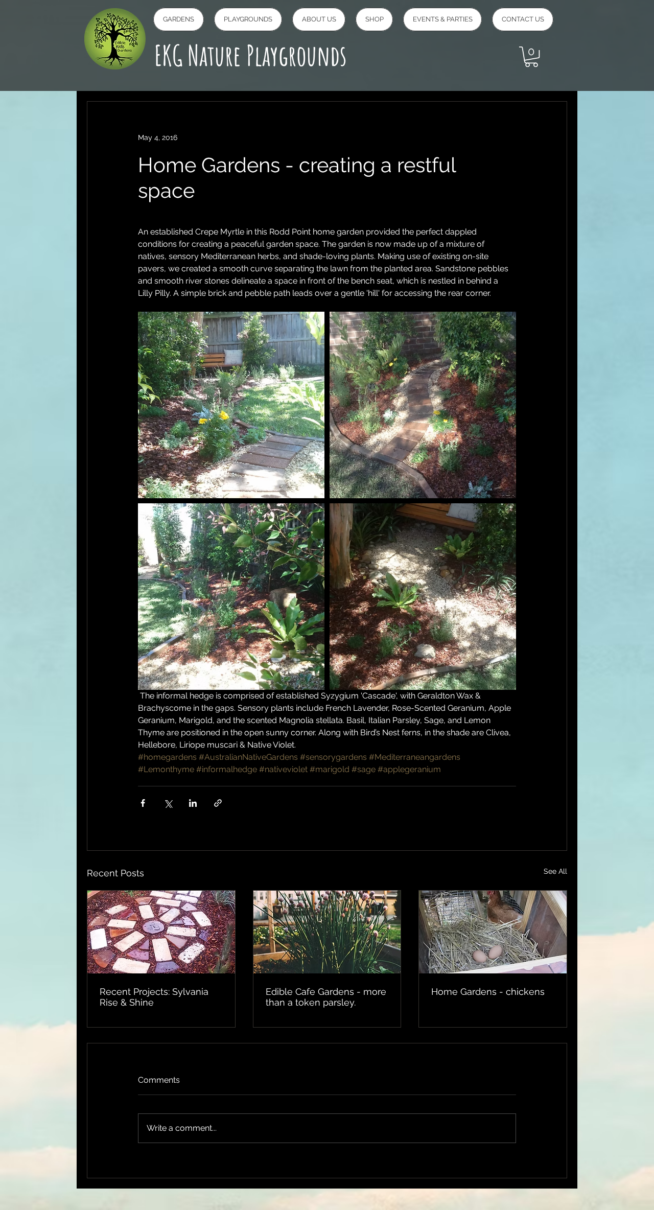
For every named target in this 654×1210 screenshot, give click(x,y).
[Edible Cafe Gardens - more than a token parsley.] (327, 932)
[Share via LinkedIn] (193, 803)
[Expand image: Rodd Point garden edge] (231, 596)
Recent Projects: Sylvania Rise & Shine (154, 997)
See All (555, 871)
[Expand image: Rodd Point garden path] (423, 405)
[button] (531, 56)
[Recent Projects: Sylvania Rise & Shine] (161, 932)
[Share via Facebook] (143, 803)
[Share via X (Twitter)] (168, 803)
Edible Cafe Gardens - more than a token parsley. (326, 997)
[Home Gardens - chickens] (493, 932)
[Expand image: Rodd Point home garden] (231, 405)
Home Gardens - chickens (488, 991)
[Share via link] (218, 803)
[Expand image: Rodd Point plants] (423, 596)
